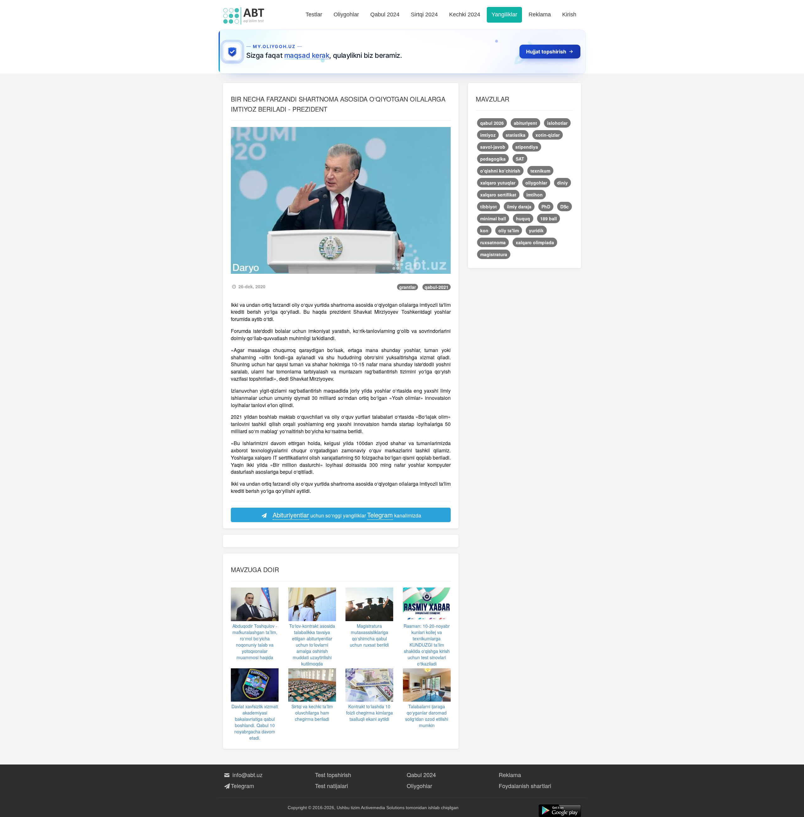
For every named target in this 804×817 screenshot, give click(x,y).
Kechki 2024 (464, 14)
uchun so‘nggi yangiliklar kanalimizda (347, 514)
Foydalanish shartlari (525, 785)
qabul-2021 (436, 287)
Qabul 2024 (384, 14)
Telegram (242, 785)
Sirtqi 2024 (424, 14)
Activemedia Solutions (383, 807)
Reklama (540, 14)
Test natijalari (331, 785)
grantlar (407, 287)
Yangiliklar (504, 14)
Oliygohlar (346, 14)
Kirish (569, 14)
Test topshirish (333, 774)
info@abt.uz (247, 774)
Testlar (314, 14)
